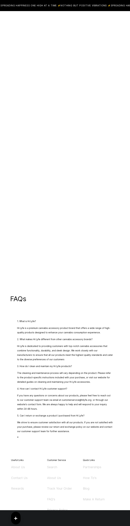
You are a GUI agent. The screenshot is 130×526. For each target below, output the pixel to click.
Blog (86, 488)
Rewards (17, 488)
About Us (18, 467)
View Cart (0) (76, 19)
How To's (90, 478)
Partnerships (92, 467)
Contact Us (19, 478)
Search (52, 467)
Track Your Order (59, 488)
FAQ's (51, 499)
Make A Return (94, 499)
